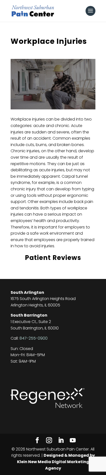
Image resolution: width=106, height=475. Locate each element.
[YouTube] (73, 440)
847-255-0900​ (33, 338)
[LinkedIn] (61, 440)
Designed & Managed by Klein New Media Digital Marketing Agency (56, 461)
